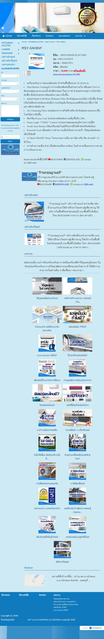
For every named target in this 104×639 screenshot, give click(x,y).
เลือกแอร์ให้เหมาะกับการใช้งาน (47, 380)
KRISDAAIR (73, 159)
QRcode (32, 162)
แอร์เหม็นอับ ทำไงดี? (77, 327)
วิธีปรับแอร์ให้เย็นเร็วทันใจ (47, 537)
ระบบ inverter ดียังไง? (47, 355)
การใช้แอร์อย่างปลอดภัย (47, 484)
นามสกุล (4, 80)
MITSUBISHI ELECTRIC (36, 41)
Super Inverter (50, 41)
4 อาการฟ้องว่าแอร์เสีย (47, 430)
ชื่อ (2, 72)
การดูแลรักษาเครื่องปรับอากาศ (77, 380)
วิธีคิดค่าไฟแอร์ (62, 562)
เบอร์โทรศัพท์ (5, 88)
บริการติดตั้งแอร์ (32, 227)
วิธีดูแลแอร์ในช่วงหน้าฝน (47, 298)
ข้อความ (3, 103)
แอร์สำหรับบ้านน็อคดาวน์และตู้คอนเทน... (77, 510)
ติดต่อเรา (28, 568)
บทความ (28, 254)
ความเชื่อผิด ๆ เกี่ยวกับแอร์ (78, 430)
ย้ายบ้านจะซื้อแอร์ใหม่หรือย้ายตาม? (77, 457)
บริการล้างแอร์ (31, 195)
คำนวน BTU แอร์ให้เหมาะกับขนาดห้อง (47, 328)
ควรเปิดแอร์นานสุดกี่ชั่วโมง (77, 537)
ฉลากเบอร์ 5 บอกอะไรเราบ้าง (47, 508)
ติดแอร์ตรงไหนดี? (47, 405)
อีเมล (2, 95)
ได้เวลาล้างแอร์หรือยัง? (77, 355)
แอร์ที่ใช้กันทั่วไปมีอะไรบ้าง (77, 405)
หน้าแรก (24, 41)
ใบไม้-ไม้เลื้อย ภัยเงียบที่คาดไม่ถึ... (47, 457)
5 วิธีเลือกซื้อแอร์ (77, 484)
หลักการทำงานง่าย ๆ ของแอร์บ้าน (77, 300)
